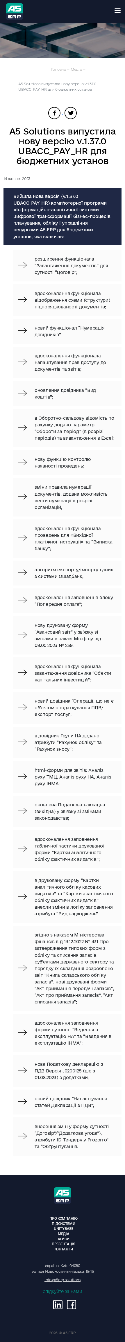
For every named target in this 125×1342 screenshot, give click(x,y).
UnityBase (63, 1228)
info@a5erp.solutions (62, 1280)
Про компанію (63, 1218)
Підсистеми (63, 1223)
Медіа (76, 69)
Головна (58, 69)
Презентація (63, 1244)
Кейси (63, 1239)
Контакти (63, 1249)
